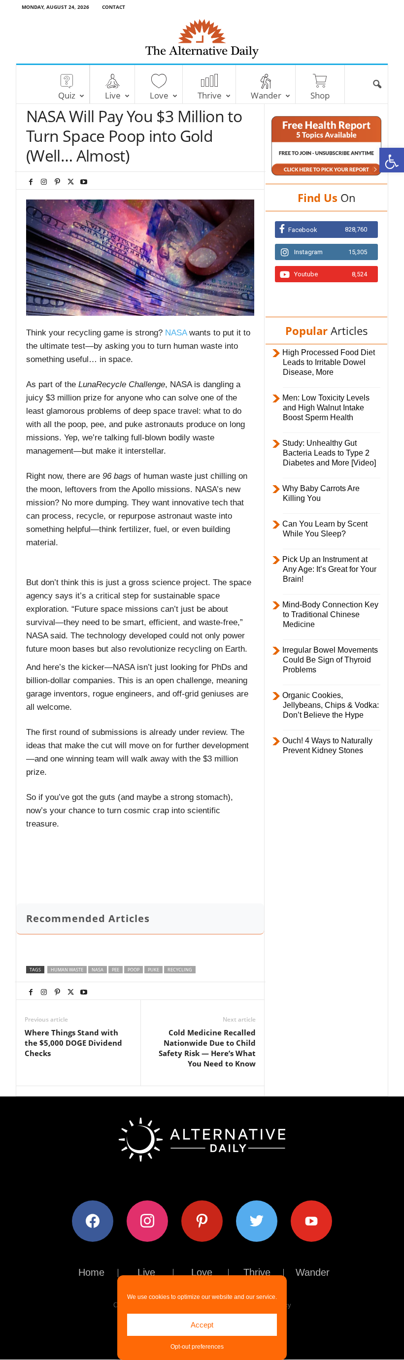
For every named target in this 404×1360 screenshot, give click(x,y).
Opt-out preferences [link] (197, 1346)
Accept (202, 1325)
